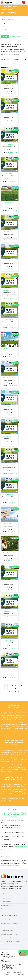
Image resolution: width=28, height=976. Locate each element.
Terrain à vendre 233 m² (8, 176)
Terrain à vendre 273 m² (8, 380)
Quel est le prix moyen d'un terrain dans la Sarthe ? (10, 865)
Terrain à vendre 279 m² (8, 467)
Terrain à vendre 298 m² (8, 642)
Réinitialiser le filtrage (15, 36)
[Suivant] (15, 688)
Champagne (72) (7, 436)
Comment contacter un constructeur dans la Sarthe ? (10, 867)
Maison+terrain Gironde (7, 920)
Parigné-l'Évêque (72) (8, 86)
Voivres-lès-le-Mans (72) (9, 319)
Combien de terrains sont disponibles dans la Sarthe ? (11, 859)
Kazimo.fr (11, 767)
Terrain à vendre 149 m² (8, 88)
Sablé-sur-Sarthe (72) (8, 523)
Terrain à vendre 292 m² (8, 526)
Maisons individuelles (6, 905)
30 (15, 692)
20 (12, 692)
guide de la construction (21, 846)
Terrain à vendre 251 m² (8, 263)
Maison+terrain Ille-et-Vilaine (8, 927)
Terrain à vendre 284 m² (8, 497)
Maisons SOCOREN (13, 210)
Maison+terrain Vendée (7, 930)
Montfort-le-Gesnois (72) (9, 202)
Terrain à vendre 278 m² (8, 438)
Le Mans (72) (6, 232)
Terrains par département (7, 937)
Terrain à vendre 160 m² (8, 146)
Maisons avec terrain (6, 901)
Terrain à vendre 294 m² (8, 584)
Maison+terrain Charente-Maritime (9, 934)
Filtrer (5, 36)
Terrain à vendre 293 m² (8, 555)
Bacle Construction (12, 94)
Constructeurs (4, 909)
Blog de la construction (6, 945)
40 (18, 692)
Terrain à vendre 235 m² (8, 205)
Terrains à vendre (5, 898)
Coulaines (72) (6, 407)
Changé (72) (6, 290)
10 (9, 692)
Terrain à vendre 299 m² (8, 672)
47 (12, 688)
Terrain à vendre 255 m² (8, 292)
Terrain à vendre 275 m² (8, 409)
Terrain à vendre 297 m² (8, 613)
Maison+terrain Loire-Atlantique (9, 923)
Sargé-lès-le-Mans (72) (8, 261)
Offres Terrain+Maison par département (11, 941)
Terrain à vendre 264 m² (8, 321)
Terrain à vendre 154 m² (8, 117)
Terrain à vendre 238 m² (8, 234)
